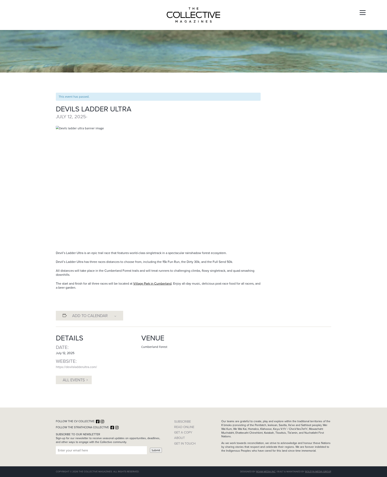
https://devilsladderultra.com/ (76, 367)
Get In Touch (185, 443)
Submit (156, 450)
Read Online (184, 427)
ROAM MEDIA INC (266, 471)
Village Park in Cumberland (152, 283)
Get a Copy (183, 432)
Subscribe (182, 421)
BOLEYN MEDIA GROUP (318, 471)
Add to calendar (90, 316)
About (179, 438)
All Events (74, 380)
